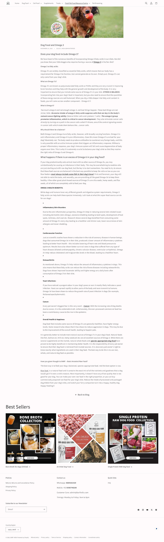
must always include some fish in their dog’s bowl (72, 174)
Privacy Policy (11, 490)
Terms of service (56, 537)
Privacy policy (45, 537)
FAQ (109, 483)
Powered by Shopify (23, 537)
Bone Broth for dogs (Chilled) (17, 467)
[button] (26, 3)
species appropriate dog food (103, 341)
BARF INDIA (13, 537)
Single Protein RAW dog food (119, 467)
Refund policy (35, 537)
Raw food (45, 370)
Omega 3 (97, 62)
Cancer (86, 306)
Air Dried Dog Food (64, 467)
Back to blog (83, 394)
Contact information (80, 537)
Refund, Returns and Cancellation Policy (20, 483)
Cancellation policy (94, 537)
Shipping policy (67, 537)
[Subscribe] (44, 509)
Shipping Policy (11, 487)
